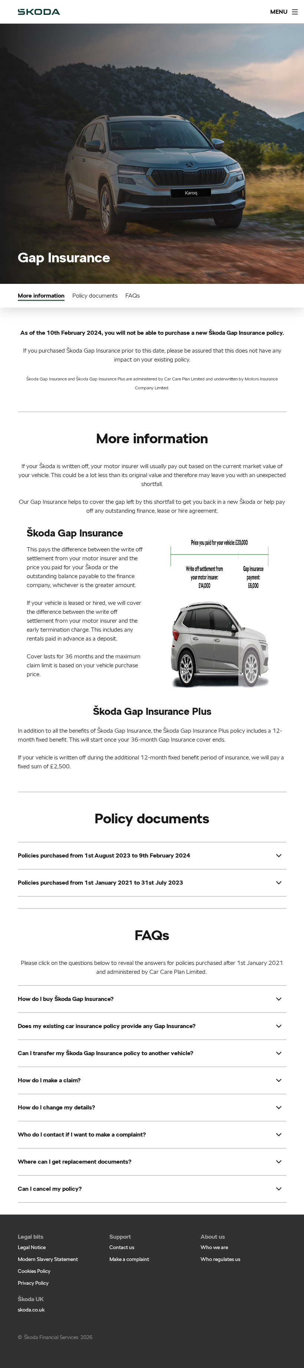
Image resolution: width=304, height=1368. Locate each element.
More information (41, 295)
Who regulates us (220, 1259)
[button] (104, 855)
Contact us (121, 1247)
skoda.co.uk (31, 1309)
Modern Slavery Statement (48, 1259)
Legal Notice (32, 1247)
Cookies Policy (34, 1271)
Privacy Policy (33, 1283)
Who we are (214, 1247)
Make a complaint (129, 1259)
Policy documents (95, 295)
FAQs (132, 295)
